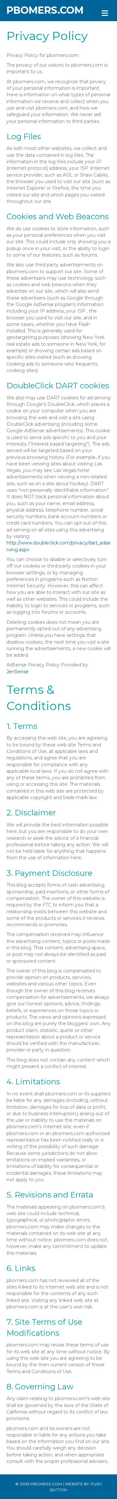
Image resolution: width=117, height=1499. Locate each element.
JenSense (17, 672)
